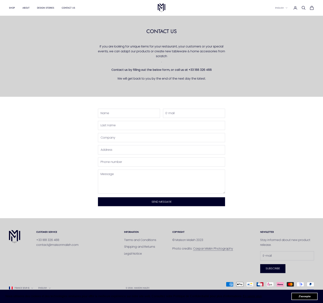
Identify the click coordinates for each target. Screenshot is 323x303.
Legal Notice (133, 253)
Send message (162, 202)
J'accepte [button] (305, 296)
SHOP (12, 8)
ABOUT (26, 8)
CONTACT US (68, 8)
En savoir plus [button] (252, 296)
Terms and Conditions (140, 240)
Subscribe (273, 268)
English (279, 7)
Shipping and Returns (139, 247)
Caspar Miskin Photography (213, 248)
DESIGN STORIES (45, 8)
